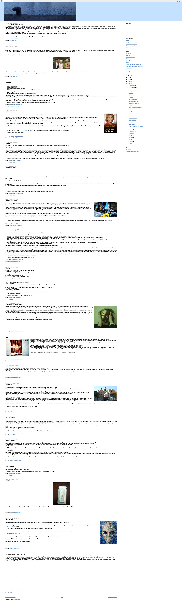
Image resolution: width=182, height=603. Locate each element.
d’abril (130, 141)
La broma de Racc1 (10, 167)
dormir (11, 40)
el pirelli (21, 95)
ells (27, 36)
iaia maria (14, 225)
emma (14, 332)
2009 (129, 77)
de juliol (131, 135)
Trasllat (127, 40)
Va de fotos (8, 366)
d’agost (130, 133)
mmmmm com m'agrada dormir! (14, 24)
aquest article (93, 559)
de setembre (132, 131)
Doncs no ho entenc (130, 57)
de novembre (132, 87)
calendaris (15, 106)
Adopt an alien (9, 519)
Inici (62, 597)
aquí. (19, 533)
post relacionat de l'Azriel (17, 259)
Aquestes (7, 371)
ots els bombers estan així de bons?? (66, 95)
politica (13, 137)
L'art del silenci (9, 111)
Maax (6, 337)
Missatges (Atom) (16, 599)
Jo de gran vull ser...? (11, 46)
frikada (14, 513)
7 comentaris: (20, 590)
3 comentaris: (20, 473)
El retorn (7, 268)
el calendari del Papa (84, 95)
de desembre (132, 85)
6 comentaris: (20, 74)
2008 (129, 79)
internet (11, 592)
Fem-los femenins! (10, 417)
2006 (129, 83)
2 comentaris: (20, 136)
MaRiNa (129, 149)
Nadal (18, 106)
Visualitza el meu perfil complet (133, 151)
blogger (11, 332)
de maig (131, 139)
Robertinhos (129, 68)
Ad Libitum (128, 53)
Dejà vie (128, 55)
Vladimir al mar (129, 71)
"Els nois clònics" (10, 440)
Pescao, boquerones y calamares (133, 64)
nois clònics (14, 40)
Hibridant (7, 480)
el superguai (31, 257)
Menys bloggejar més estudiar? (13, 304)
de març (131, 143)
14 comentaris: (20, 193)
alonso (11, 225)
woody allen (15, 76)
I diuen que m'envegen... (131, 44)
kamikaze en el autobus (11, 200)
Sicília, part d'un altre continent (133, 45)
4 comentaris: (20, 297)
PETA (46, 530)
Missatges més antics (112, 597)
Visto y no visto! (9, 466)
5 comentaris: (20, 104)
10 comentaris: (20, 38)
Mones (127, 42)
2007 (129, 81)
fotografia (11, 378)
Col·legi (11, 411)
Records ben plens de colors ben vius (134, 66)
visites (15, 360)
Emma (127, 62)
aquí (16, 533)
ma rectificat (24, 130)
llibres (11, 137)
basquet (11, 106)
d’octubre (131, 129)
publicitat (11, 360)
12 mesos (8, 82)
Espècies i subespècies (11, 231)
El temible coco (129, 60)
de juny (130, 137)
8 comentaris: (20, 261)
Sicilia (127, 47)
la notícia (15, 428)
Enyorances (8, 384)
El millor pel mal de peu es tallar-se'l (15, 554)
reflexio (11, 76)
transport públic (19, 225)
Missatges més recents (10, 597)
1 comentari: (19, 223)
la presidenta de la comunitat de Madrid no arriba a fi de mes (34, 114)
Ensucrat (7, 143)
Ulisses (127, 70)
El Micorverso (129, 58)
